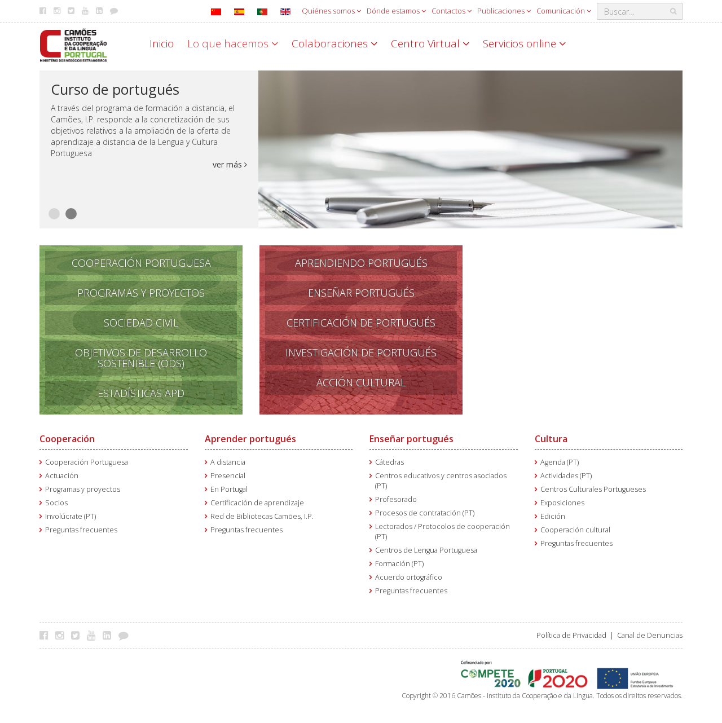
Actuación (61, 475)
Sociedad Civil (141, 322)
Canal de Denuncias (650, 635)
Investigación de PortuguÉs (361, 352)
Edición (552, 516)
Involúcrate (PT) (70, 516)
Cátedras (389, 462)
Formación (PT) (399, 563)
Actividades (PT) (566, 475)
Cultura (551, 439)
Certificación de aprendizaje (257, 503)
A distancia (227, 462)
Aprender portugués (250, 439)
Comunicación (561, 11)
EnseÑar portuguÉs (361, 292)
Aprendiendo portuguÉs (361, 263)
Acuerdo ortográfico (408, 577)
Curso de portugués (115, 89)
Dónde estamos (394, 11)
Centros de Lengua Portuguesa (426, 550)
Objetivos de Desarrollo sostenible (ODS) (141, 358)
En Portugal (229, 489)
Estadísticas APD (141, 393)
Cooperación (67, 439)
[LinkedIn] (110, 635)
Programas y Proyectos (141, 292)
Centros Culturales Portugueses (593, 489)
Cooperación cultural (575, 530)
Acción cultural (361, 382)
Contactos (449, 11)
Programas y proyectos (82, 489)
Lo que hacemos (229, 43)
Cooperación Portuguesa (141, 263)
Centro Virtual (427, 43)
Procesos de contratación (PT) (424, 513)
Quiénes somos (329, 11)
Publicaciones (501, 11)
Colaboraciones (331, 43)
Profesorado (396, 499)
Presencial (227, 475)
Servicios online (521, 43)
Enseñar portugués (411, 439)
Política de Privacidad (571, 635)
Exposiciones (562, 503)
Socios (56, 503)
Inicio (161, 43)
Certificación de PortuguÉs (361, 322)
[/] (73, 44)
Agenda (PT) (559, 462)
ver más (228, 164)
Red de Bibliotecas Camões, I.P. (262, 516)
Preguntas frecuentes (81, 530)
